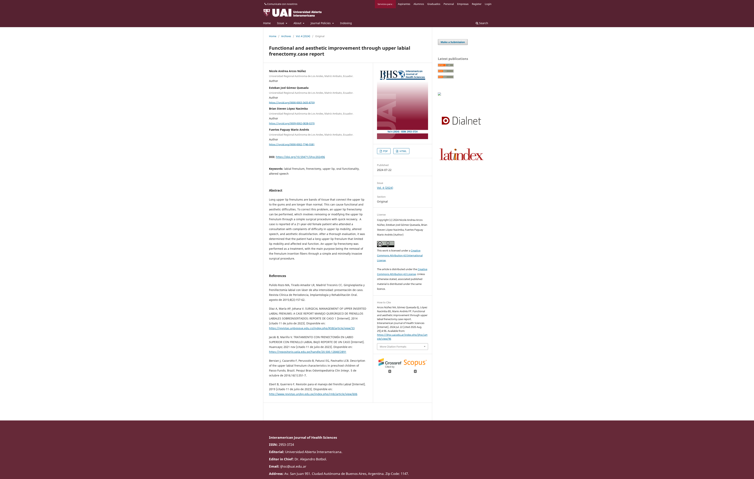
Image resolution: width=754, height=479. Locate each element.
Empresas (463, 4)
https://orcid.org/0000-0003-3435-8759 (292, 102)
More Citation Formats (393, 346)
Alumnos (419, 4)
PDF (385, 151)
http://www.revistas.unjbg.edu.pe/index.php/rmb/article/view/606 (313, 394)
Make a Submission (453, 42)
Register (476, 4)
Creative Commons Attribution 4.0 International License (400, 255)
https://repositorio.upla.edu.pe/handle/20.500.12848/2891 (307, 352)
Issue (281, 23)
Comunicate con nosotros (281, 4)
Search (483, 23)
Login (488, 4)
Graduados (433, 4)
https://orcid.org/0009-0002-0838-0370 (292, 123)
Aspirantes (404, 4)
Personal (449, 4)
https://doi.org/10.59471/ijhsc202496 (300, 157)
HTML (403, 151)
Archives (286, 36)
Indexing (346, 23)
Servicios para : (385, 4)
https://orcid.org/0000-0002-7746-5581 (292, 144)
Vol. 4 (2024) (303, 36)
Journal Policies (321, 23)
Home (267, 23)
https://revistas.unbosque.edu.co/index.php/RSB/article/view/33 (312, 328)
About (298, 23)
